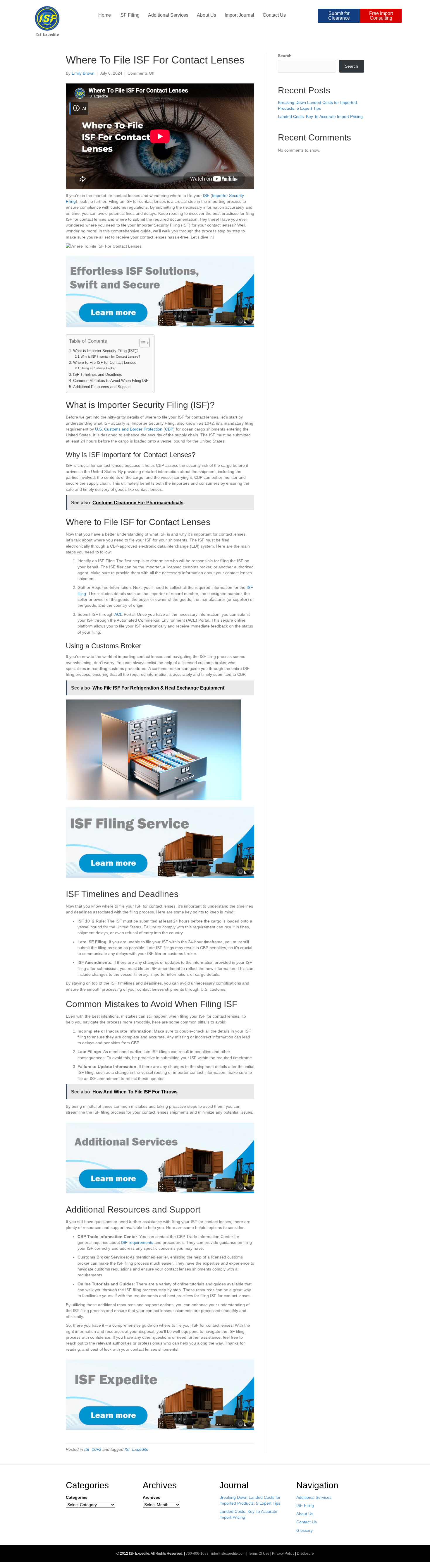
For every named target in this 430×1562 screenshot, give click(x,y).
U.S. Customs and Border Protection (128, 429)
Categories (76, 1497)
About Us (206, 15)
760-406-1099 (197, 1553)
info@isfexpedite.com (228, 1553)
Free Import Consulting (381, 15)
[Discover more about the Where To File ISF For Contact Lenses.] (160, 842)
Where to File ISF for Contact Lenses (104, 363)
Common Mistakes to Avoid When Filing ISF (110, 381)
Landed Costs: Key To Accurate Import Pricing (320, 116)
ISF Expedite (136, 1449)
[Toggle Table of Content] (141, 343)
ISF (206, 195)
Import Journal (239, 15)
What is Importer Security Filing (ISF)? (105, 351)
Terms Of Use (258, 1553)
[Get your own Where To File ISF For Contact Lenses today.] (160, 291)
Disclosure (305, 1553)
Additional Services (168, 15)
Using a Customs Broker (98, 368)
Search (285, 55)
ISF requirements (137, 1242)
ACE (118, 614)
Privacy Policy (283, 1553)
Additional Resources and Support (102, 387)
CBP (169, 429)
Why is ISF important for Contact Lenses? (110, 356)
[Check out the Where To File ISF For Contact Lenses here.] (160, 1157)
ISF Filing (129, 15)
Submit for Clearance (339, 15)
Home (104, 15)
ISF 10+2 (92, 1449)
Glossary (304, 1530)
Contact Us (274, 15)
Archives (151, 1497)
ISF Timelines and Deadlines (97, 375)
